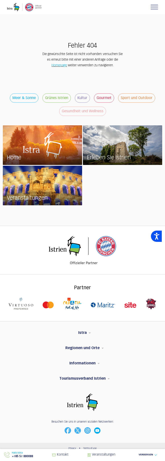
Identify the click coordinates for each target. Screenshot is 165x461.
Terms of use (90, 448)
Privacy (72, 448)
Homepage (59, 65)
